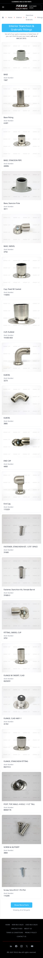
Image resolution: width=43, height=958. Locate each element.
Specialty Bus (16, 929)
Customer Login (32, 7)
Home (10, 17)
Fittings (40, 17)
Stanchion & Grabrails (29, 17)
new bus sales (18, 925)
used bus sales (31, 925)
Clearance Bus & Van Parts (21, 2)
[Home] (3, 17)
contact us (21, 936)
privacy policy (31, 932)
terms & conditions (14, 932)
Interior (19, 17)
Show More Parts (21, 905)
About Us (28, 929)
